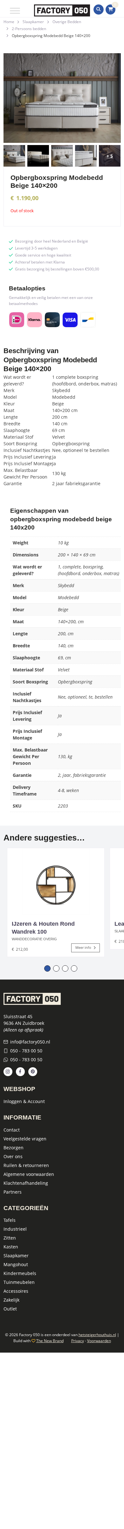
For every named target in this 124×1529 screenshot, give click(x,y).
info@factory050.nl (30, 1042)
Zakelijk (11, 1300)
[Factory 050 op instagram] (7, 1071)
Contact (11, 1130)
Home (8, 21)
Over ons (13, 1156)
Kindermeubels (19, 1273)
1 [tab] (47, 968)
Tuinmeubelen (19, 1282)
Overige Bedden (66, 21)
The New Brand (50, 1340)
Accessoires (15, 1291)
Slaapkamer (33, 21)
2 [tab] (56, 968)
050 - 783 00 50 (26, 1051)
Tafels (9, 1220)
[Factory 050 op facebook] (20, 1071)
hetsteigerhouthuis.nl (97, 1334)
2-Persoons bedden (29, 28)
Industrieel (15, 1229)
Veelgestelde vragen (24, 1139)
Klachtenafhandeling (25, 1183)
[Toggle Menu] (15, 11)
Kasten (10, 1247)
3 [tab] (65, 968)
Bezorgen (13, 1148)
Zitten (9, 1238)
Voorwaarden (99, 1340)
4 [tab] (74, 968)
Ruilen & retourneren (26, 1165)
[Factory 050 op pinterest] (32, 1071)
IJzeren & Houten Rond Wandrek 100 (43, 928)
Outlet (10, 1309)
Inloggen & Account (24, 1101)
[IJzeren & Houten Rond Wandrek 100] (55, 881)
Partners (12, 1192)
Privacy (77, 1340)
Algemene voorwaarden (28, 1174)
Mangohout (15, 1264)
